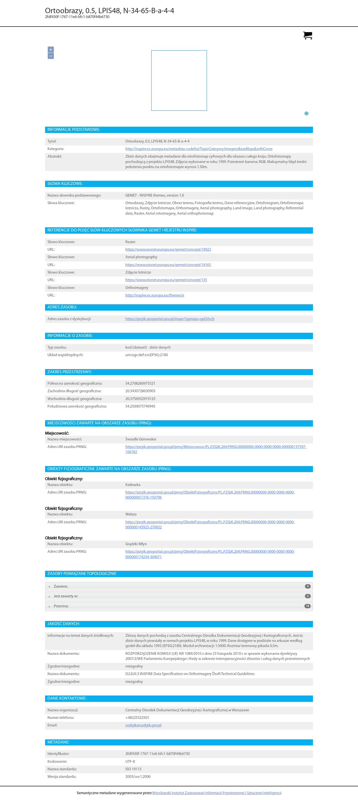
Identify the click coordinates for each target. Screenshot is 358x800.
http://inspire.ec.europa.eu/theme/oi (154, 295)
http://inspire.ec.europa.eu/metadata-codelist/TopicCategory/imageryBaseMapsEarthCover (199, 149)
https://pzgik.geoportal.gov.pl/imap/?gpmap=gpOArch (170, 319)
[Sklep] (307, 36)
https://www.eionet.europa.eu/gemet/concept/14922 (168, 250)
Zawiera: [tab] (181, 587)
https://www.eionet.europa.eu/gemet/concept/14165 (168, 265)
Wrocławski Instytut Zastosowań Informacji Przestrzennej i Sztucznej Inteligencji (217, 793)
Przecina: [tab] (181, 606)
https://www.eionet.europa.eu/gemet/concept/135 (166, 280)
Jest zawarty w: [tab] (181, 596)
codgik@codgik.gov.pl (143, 725)
